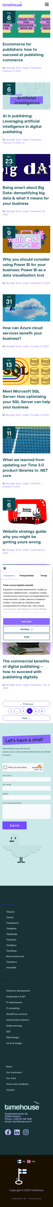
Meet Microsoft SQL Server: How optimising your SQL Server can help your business (26, 399)
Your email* (7, 784)
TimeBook (35, 483)
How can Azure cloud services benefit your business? (23, 333)
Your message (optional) (11, 803)
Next (26, 718)
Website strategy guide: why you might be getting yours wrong (25, 537)
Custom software (8, 983)
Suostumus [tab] (9, 575)
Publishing (35, 67)
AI (24, 142)
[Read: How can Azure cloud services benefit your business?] (26, 307)
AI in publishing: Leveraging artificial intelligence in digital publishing (22, 123)
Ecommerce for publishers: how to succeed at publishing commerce (23, 52)
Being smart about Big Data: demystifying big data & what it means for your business (26, 195)
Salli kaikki (26, 621)
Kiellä (26, 637)
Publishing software (9, 905)
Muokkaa (25, 629)
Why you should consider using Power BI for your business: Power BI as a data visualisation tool (26, 267)
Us (2, 1059)
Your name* (7, 775)
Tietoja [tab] (43, 575)
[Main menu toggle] (46, 4)
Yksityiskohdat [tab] (26, 575)
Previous (26, 703)
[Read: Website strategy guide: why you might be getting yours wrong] (26, 511)
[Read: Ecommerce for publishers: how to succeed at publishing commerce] (26, 23)
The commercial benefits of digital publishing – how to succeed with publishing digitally (26, 669)
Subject (5, 794)
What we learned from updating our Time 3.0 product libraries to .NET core (25, 467)
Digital (26, 67)
